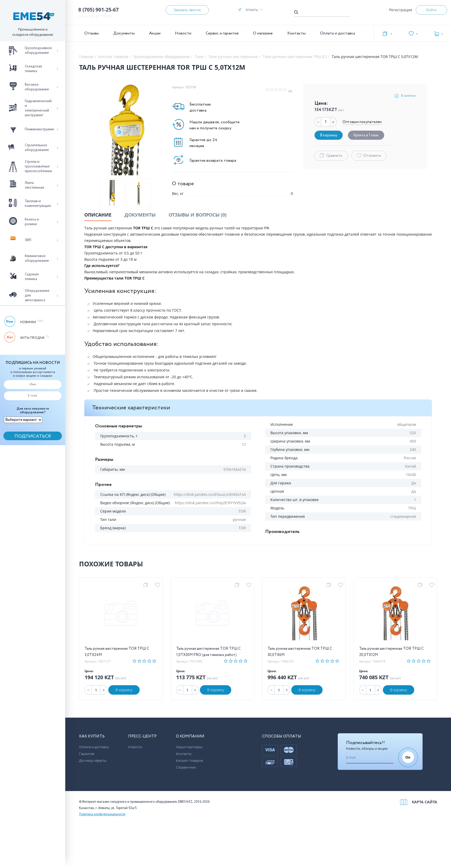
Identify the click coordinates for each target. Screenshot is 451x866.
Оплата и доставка (337, 33)
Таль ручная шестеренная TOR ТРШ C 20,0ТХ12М (391, 652)
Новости (183, 33)
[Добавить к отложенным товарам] (158, 585)
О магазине (263, 33)
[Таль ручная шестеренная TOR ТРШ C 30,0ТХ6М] (304, 614)
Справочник (186, 767)
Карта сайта (424, 801)
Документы (124, 33)
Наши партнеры (189, 747)
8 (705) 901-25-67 (98, 9)
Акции (155, 33)
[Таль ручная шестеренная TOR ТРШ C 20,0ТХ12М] (395, 614)
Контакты (296, 33)
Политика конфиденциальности (102, 814)
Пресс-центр (142, 736)
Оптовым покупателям (362, 122)
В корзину (124, 689)
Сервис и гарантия (222, 33)
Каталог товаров (189, 760)
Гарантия (86, 753)
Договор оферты (92, 760)
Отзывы (91, 33)
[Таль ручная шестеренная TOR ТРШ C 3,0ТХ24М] (121, 614)
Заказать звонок (187, 9)
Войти (431, 9)
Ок (408, 757)
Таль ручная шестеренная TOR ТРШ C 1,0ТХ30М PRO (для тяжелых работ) (208, 652)
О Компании (190, 736)
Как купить (92, 736)
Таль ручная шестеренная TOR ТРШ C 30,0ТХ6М (300, 652)
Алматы (252, 9)
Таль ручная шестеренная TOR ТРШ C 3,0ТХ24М (117, 652)
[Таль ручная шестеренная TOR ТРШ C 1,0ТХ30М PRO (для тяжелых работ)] (212, 614)
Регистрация (400, 9)
